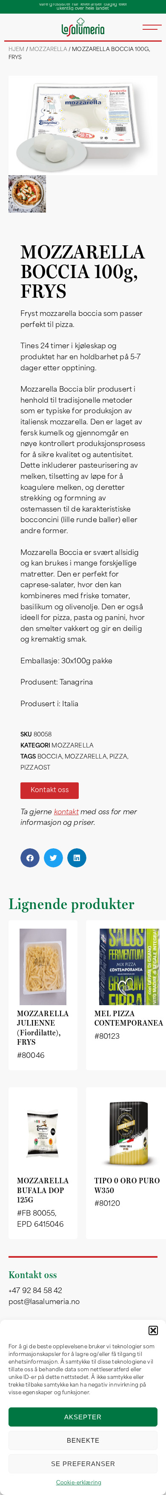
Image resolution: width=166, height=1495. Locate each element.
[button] (153, 1330)
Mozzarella (48, 49)
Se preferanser (83, 1463)
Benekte (83, 1440)
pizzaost (35, 768)
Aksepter (83, 1417)
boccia (49, 757)
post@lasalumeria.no (44, 1302)
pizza (118, 757)
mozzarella (86, 757)
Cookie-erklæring (79, 1483)
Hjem (17, 49)
